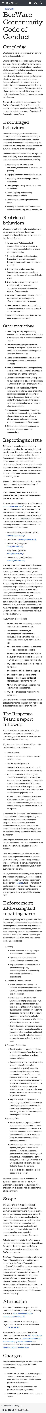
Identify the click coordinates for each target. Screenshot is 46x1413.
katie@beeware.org (15, 546)
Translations (37, 1335)
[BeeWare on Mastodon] (6, 1409)
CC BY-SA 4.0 (13, 1327)
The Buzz (19, 883)
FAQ (29, 1335)
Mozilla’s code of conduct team (16, 1347)
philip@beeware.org (15, 553)
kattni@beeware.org (27, 539)
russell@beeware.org (15, 535)
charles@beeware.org (16, 560)
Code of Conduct (22, 1410)
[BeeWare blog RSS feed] (12, 1409)
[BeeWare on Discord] (9, 1409)
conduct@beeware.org (12, 506)
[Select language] (35, 2)
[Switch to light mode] (30, 3)
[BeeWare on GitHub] (2, 1409)
